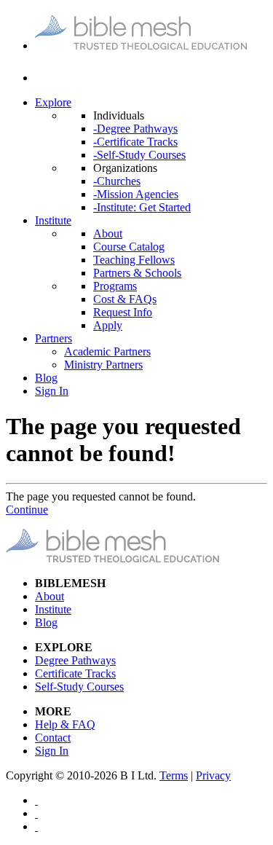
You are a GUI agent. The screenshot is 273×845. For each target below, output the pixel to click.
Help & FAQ (65, 724)
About (107, 233)
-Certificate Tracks (135, 141)
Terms (173, 775)
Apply (107, 325)
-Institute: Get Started (142, 207)
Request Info (122, 312)
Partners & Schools (137, 273)
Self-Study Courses (79, 686)
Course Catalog (129, 246)
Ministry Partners (103, 364)
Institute (53, 220)
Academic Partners (107, 351)
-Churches (117, 181)
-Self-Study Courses (139, 155)
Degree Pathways (75, 660)
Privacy (213, 775)
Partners (53, 338)
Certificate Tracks (75, 673)
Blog (46, 378)
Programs (115, 286)
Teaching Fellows (134, 260)
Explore (53, 102)
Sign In (51, 391)
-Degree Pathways (135, 128)
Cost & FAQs (125, 299)
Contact (53, 737)
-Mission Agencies (135, 194)
